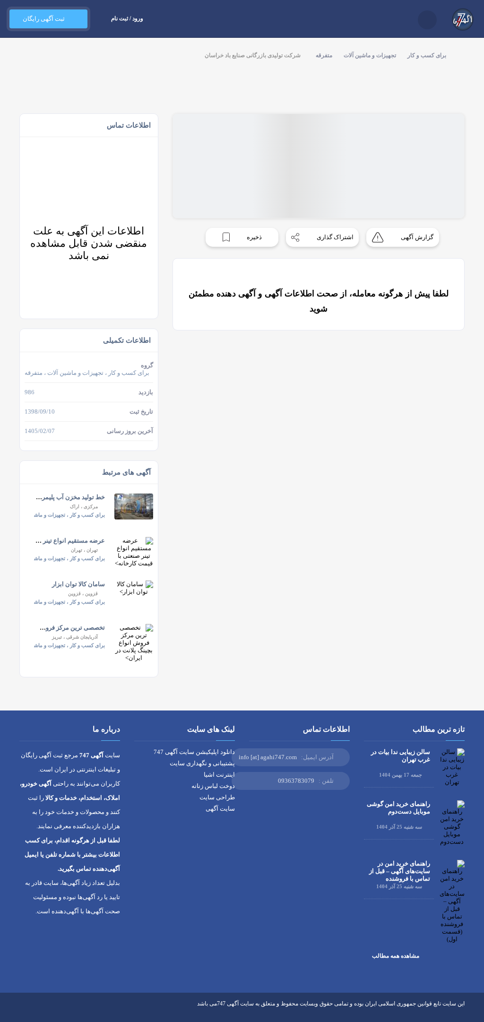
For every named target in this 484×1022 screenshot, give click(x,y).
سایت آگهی (220, 808)
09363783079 (296, 780)
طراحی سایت (217, 797)
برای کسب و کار (426, 55)
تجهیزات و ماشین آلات (370, 55)
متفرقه (324, 55)
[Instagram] (58, 1010)
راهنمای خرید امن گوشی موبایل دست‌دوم (398, 807)
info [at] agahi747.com (268, 757)
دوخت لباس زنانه (213, 785)
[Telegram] (41, 1010)
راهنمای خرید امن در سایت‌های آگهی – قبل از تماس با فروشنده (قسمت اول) (399, 875)
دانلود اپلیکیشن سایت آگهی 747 (194, 751)
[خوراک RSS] (23, 1010)
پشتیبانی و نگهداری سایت (202, 763)
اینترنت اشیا (219, 774)
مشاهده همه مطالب (395, 956)
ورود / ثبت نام (127, 18)
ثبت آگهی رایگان (44, 18)
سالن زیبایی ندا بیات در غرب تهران (400, 755)
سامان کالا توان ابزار (78, 584)
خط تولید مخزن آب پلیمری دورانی (61, 497)
